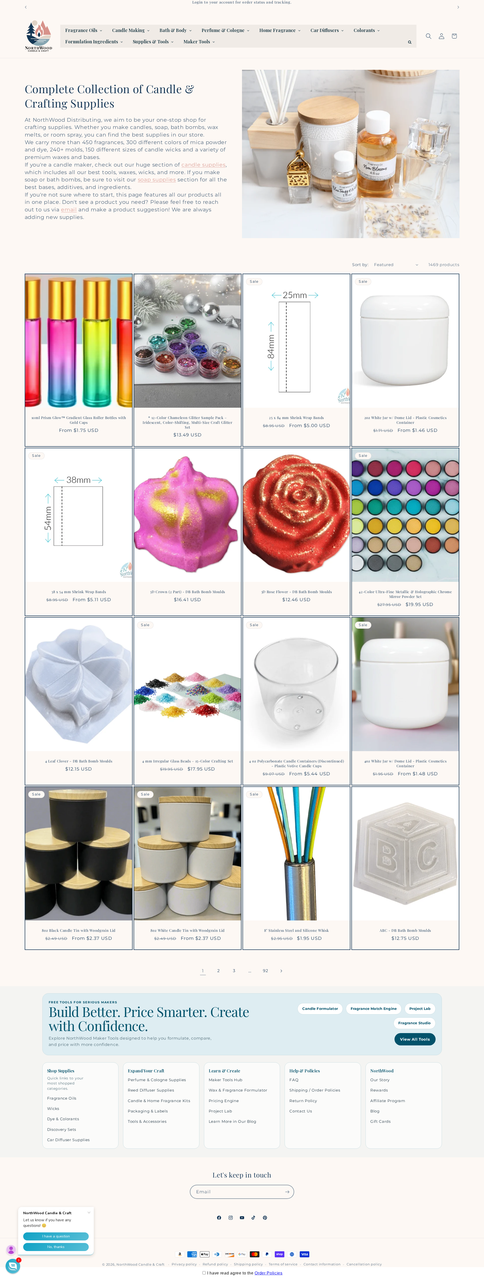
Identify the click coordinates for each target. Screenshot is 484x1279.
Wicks (53, 1108)
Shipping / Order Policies (314, 1090)
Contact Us (300, 1111)
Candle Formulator (320, 1008)
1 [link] (203, 971)
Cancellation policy (364, 1264)
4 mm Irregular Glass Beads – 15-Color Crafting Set (187, 761)
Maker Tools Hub (226, 1079)
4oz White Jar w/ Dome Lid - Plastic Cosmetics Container (405, 763)
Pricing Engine (224, 1100)
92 (265, 970)
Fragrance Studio (414, 1023)
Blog (375, 1111)
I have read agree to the (245, 1273)
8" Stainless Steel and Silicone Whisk (296, 930)
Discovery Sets (61, 1129)
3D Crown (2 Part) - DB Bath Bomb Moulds (187, 592)
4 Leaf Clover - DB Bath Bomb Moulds (78, 761)
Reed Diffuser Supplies (151, 1090)
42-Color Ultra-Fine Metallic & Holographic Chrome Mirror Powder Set (405, 594)
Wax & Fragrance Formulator (238, 1090)
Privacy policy (184, 1264)
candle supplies (203, 165)
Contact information (322, 1264)
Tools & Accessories (147, 1121)
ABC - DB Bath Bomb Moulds (405, 930)
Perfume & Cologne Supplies (157, 1079)
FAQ (293, 1079)
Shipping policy (248, 1264)
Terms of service (283, 1264)
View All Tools (415, 1039)
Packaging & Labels (148, 1111)
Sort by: (360, 264)
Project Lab (420, 1008)
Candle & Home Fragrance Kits (159, 1100)
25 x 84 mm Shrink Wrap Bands (296, 418)
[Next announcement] (458, 7)
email (69, 209)
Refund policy (215, 1264)
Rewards (379, 1090)
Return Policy (303, 1100)
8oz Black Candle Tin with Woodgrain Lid (78, 930)
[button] (428, 36)
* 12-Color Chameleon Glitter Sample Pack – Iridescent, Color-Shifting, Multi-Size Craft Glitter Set (187, 423)
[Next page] (281, 971)
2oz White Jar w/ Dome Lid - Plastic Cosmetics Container (405, 420)
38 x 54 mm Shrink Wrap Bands (78, 592)
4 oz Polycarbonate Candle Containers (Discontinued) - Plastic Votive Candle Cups (296, 763)
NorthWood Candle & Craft (140, 1264)
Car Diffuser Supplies (68, 1139)
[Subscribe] (287, 1192)
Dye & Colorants (63, 1118)
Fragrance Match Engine (374, 1008)
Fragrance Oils (62, 1098)
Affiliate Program (387, 1100)
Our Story (380, 1079)
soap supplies (157, 179)
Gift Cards (380, 1121)
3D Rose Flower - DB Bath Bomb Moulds (296, 592)
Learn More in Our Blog (232, 1121)
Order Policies (269, 1273)
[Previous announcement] (25, 7)
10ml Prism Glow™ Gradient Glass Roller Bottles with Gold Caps (78, 420)
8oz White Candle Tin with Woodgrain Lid (187, 930)
